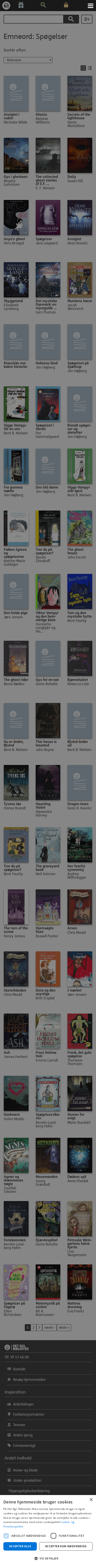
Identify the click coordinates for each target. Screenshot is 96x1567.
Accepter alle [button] (20, 1546)
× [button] (91, 1499)
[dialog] (48, 1531)
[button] (48, 1558)
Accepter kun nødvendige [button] (66, 1546)
